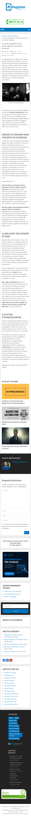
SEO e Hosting (14, 726)
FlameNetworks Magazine (9, 806)
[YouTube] (10, 660)
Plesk (16, 718)
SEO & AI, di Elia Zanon (11, 644)
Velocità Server (9, 675)
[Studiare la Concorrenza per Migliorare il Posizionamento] (15, 391)
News (11, 718)
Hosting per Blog (9, 691)
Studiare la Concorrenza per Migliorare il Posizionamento (13, 402)
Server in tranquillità (10, 597)
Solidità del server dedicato (12, 591)
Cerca (15, 611)
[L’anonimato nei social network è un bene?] (15, 435)
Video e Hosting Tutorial (14, 735)
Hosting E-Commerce (11, 696)
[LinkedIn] (7, 660)
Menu (3, 29)
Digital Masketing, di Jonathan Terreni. (16, 639)
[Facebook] (4, 660)
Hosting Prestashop (10, 699)
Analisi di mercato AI (10, 651)
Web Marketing (18, 53)
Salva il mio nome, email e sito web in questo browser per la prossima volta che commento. (15, 526)
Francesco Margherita (10, 51)
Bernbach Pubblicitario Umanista (14, 647)
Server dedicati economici (12, 594)
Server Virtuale (8, 688)
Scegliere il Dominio (10, 678)
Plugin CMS (13, 720)
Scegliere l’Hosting (10, 672)
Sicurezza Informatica (11, 704)
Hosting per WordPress (11, 694)
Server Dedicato (9, 680)
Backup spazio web (10, 701)
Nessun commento (8, 55)
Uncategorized (14, 731)
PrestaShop (13, 723)
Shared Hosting (9, 683)
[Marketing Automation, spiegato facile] (15, 413)
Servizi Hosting (14, 728)
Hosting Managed (9, 686)
